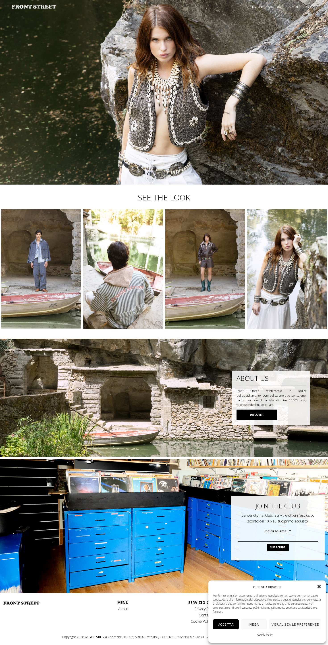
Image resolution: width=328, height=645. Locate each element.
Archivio (274, 7)
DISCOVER (257, 415)
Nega (254, 624)
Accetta (225, 624)
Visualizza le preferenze (295, 624)
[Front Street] (34, 7)
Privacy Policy (205, 608)
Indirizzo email (278, 531)
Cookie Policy (265, 635)
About (293, 7)
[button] (319, 586)
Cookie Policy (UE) (205, 621)
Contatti (309, 7)
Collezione (255, 7)
